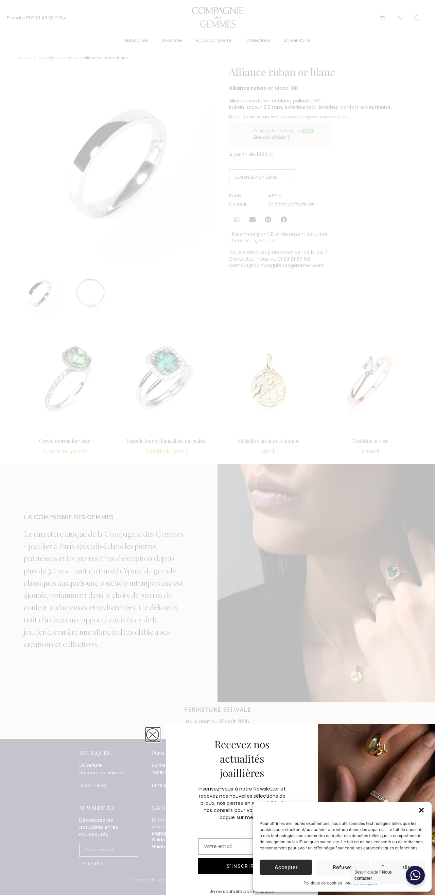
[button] (421, 810)
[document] (217, 447)
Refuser (342, 867)
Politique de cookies (322, 882)
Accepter (286, 867)
